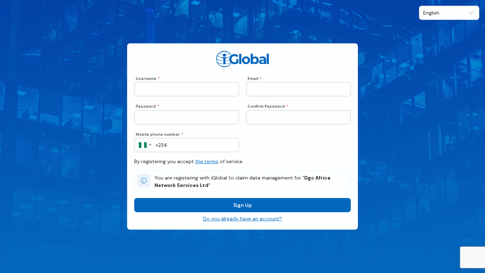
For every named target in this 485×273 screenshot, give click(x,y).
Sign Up (242, 205)
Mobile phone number (159, 134)
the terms (206, 161)
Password (147, 106)
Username (148, 78)
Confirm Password (267, 106)
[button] (143, 145)
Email (254, 78)
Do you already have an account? (242, 218)
